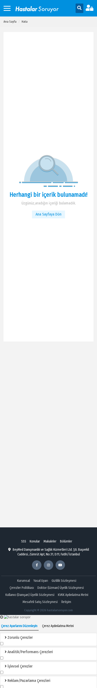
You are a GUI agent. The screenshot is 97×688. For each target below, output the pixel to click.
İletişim (66, 602)
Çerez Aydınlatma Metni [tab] (58, 626)
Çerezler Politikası (22, 588)
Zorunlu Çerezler (20, 637)
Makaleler (50, 541)
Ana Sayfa (10, 21)
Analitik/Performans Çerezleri (30, 652)
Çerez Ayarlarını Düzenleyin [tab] (19, 626)
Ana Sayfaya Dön (48, 214)
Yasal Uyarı (40, 581)
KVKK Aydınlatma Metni (73, 595)
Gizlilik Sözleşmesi (64, 581)
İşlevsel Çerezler (19, 666)
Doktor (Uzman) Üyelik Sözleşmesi (60, 588)
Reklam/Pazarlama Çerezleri (28, 680)
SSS (23, 541)
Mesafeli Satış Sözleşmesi (40, 602)
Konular (35, 541)
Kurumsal (23, 581)
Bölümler (66, 541)
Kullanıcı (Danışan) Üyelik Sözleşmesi (29, 595)
